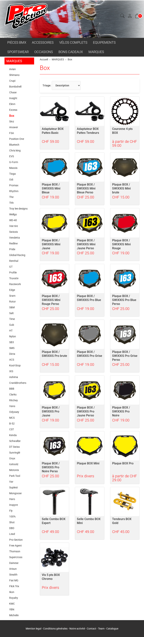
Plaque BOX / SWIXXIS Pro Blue (89, 298)
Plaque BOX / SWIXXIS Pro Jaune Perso (86, 411)
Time (12, 318)
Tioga (12, 173)
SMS (11, 348)
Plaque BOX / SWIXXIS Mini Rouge (121, 244)
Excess (13, 109)
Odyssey (14, 411)
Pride (12, 249)
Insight (13, 98)
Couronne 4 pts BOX (122, 131)
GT (11, 266)
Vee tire (13, 226)
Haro (12, 499)
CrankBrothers (17, 382)
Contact (92, 628)
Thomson (14, 551)
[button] (122, 16)
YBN (11, 609)
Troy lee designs (18, 208)
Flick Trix (14, 586)
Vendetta (14, 237)
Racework (15, 284)
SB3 (11, 342)
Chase (12, 92)
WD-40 (13, 220)
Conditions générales (55, 628)
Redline (13, 243)
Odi (11, 179)
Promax (13, 185)
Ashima (13, 377)
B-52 (12, 423)
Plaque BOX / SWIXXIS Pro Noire (121, 411)
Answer (13, 127)
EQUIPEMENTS (104, 42)
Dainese (13, 562)
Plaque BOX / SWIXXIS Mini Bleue (51, 188)
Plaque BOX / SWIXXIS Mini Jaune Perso (86, 244)
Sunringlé (14, 452)
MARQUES (96, 52)
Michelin (14, 615)
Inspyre (13, 504)
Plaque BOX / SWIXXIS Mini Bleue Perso (86, 188)
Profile (13, 272)
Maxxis (13, 167)
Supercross (15, 557)
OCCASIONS (43, 52)
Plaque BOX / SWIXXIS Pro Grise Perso (124, 356)
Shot (12, 522)
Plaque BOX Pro (123, 463)
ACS (11, 359)
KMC (12, 603)
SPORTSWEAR (18, 52)
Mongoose (15, 493)
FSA (11, 133)
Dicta (12, 353)
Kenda (13, 435)
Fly (11, 510)
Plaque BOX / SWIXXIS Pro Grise (89, 354)
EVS (11, 156)
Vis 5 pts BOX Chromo (51, 577)
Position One (16, 138)
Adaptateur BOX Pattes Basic (53, 131)
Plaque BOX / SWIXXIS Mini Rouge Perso (51, 300)
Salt (11, 313)
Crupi (12, 80)
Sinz (11, 121)
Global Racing (17, 255)
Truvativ (14, 278)
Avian (12, 69)
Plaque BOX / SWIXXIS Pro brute (54, 354)
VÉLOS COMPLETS (73, 42)
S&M (12, 307)
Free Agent (15, 545)
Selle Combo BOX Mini (88, 521)
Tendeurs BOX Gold (121, 521)
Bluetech (14, 144)
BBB (11, 388)
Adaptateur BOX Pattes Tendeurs (88, 131)
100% (12, 516)
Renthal (13, 260)
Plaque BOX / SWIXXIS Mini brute (121, 188)
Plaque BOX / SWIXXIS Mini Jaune (51, 244)
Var (11, 481)
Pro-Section (16, 539)
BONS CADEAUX (70, 52)
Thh (11, 202)
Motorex (14, 470)
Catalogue (112, 628)
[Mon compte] (129, 16)
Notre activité (77, 628)
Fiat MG (13, 580)
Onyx (12, 458)
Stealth (13, 574)
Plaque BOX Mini (88, 463)
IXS (11, 371)
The (11, 196)
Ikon (11, 592)
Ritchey (13, 400)
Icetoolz (13, 464)
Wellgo (13, 214)
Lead (12, 533)
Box (45, 67)
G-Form (13, 162)
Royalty (13, 597)
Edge (12, 289)
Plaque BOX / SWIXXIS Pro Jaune (51, 411)
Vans (12, 406)
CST (11, 429)
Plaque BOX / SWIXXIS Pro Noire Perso (51, 467)
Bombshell (15, 86)
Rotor (12, 301)
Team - (102, 628)
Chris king (15, 150)
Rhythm (13, 191)
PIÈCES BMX (16, 42)
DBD (11, 528)
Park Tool (14, 475)
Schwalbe (14, 440)
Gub (11, 324)
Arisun (13, 568)
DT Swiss (14, 446)
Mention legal (33, 628)
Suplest (13, 487)
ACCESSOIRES (43, 42)
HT (11, 330)
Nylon (12, 336)
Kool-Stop (15, 365)
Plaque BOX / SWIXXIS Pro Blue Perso (124, 300)
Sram (12, 295)
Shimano (14, 74)
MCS (12, 417)
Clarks (12, 394)
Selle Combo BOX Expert (53, 521)
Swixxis (13, 231)
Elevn (12, 104)
